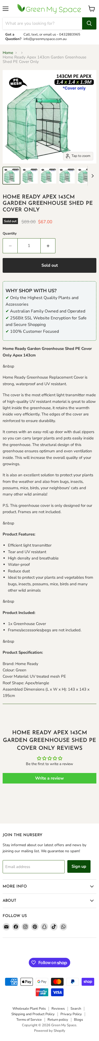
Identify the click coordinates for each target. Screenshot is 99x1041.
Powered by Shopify (49, 1030)
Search (75, 1008)
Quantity (10, 234)
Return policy (58, 1019)
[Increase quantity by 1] (48, 245)
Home (8, 53)
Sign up (79, 866)
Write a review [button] (49, 778)
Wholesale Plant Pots (29, 1008)
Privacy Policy (71, 1014)
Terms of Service (29, 1019)
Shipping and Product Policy (33, 1014)
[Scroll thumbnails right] (91, 176)
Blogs (78, 1019)
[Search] (89, 23)
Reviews (58, 1008)
